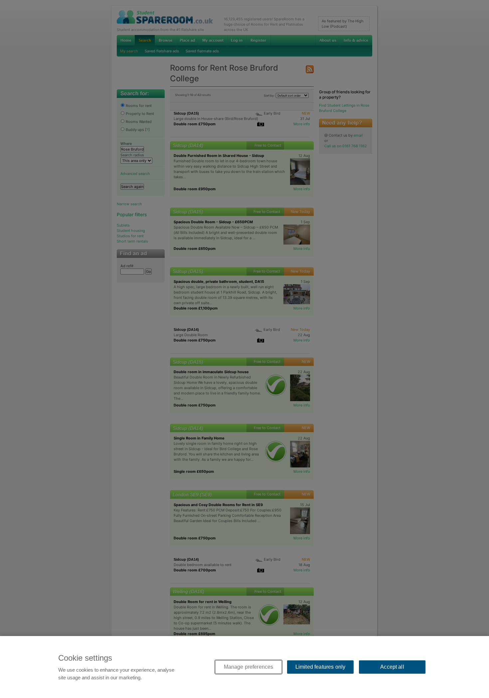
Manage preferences (248, 667)
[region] (244, 667)
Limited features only (320, 667)
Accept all (392, 667)
